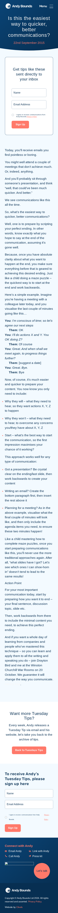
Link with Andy (40, 851)
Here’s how (12, 684)
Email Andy (15, 851)
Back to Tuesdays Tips (29, 750)
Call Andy (14, 856)
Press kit (37, 856)
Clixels (19, 907)
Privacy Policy (32, 116)
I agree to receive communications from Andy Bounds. (30, 115)
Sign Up (20, 125)
